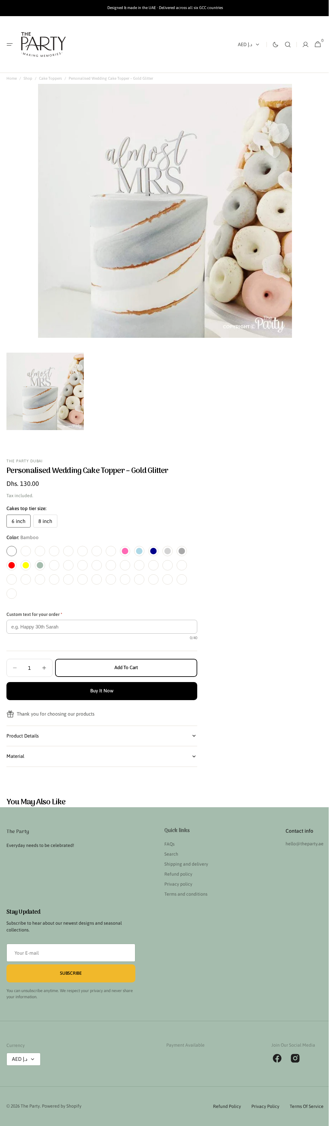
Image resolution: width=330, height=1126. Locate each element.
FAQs (167, 844)
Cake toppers (50, 78)
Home (11, 78)
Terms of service (302, 1106)
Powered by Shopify (62, 1106)
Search (169, 854)
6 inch (21, 523)
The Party (30, 1106)
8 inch (47, 523)
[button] (10, 44)
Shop (28, 78)
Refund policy (176, 874)
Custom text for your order (34, 614)
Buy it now (101, 690)
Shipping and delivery (184, 864)
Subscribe (71, 973)
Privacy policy (176, 884)
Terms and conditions (183, 894)
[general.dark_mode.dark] (271, 44)
